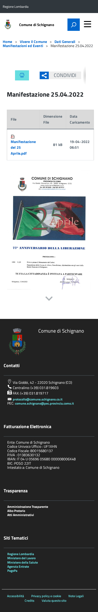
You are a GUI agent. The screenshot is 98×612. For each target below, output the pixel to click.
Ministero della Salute (22, 562)
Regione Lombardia (20, 553)
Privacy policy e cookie (46, 595)
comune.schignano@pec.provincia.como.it (44, 403)
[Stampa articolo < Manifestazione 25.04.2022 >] (22, 75)
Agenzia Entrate (18, 566)
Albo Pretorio (16, 510)
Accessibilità (15, 595)
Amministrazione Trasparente (27, 506)
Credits (29, 600)
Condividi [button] (65, 75)
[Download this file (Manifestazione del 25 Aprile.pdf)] (13, 135)
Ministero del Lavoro (21, 558)
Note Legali (76, 595)
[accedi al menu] (87, 24)
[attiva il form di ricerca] (73, 25)
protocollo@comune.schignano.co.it (37, 399)
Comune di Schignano (36, 24)
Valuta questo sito (54, 600)
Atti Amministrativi (20, 514)
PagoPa (12, 570)
